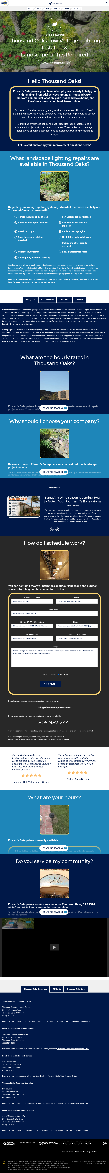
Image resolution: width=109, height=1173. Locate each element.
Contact (57, 9)
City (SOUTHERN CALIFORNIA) (32, 622)
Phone (76, 597)
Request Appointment (52, 63)
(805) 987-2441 (50, 1143)
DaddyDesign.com (100, 1163)
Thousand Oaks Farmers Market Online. (73, 1049)
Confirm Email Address (77, 634)
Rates (39, 9)
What (30, 9)
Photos (82, 1152)
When (67, 9)
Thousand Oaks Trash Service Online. (62, 1076)
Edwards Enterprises (4, 3)
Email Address (32, 634)
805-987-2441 (57, 3)
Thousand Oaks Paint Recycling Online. (72, 1130)
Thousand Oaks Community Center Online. (74, 1021)
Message (54, 647)
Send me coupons (48, 674)
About (77, 1152)
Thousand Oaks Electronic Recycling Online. (71, 1103)
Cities (71, 1152)
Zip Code (76, 622)
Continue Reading (53, 408)
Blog (88, 1152)
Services (65, 1152)
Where (76, 9)
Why (47, 9)
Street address (54, 610)
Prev (52, 529)
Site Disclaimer (101, 1161)
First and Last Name (32, 597)
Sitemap (93, 1161)
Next (57, 529)
